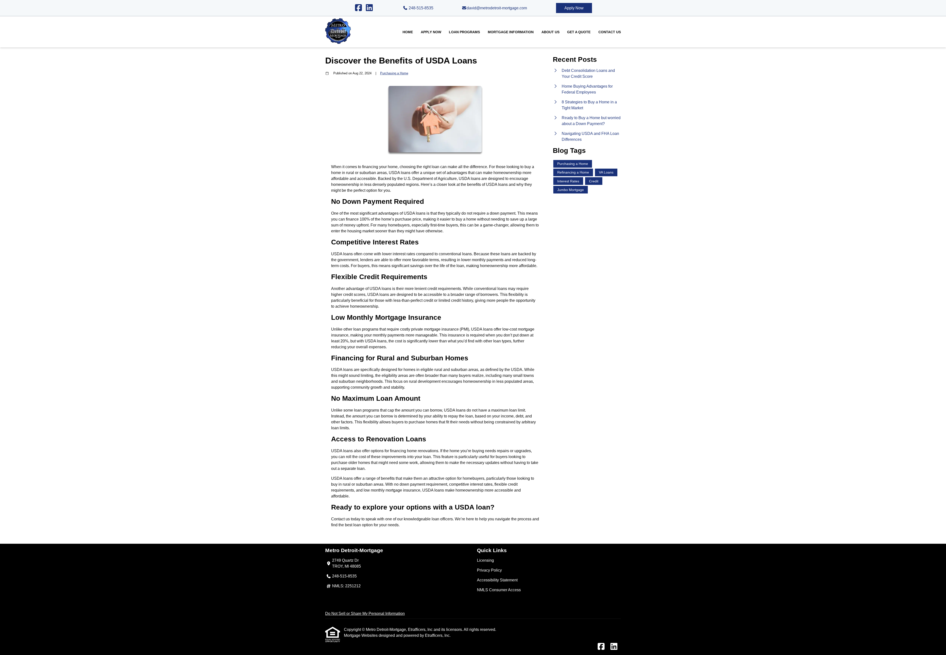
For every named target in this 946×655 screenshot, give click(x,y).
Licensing (485, 560)
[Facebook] (358, 8)
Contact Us (609, 32)
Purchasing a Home (394, 73)
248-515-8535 (420, 8)
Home (408, 32)
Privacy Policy (489, 570)
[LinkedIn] (369, 8)
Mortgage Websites (361, 635)
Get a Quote (579, 32)
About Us (550, 32)
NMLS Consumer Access (499, 590)
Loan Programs (464, 32)
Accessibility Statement (497, 580)
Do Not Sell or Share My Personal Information (365, 613)
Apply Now (574, 8)
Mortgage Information (511, 32)
